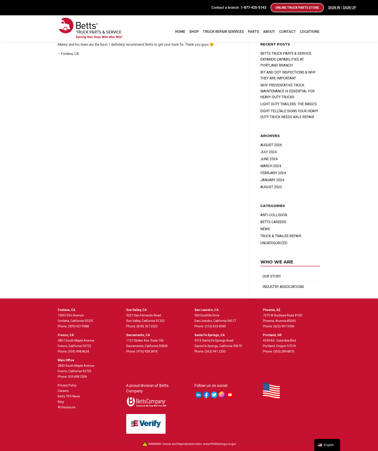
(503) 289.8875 (283, 351)
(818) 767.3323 (147, 326)
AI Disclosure (66, 407)
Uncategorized (273, 243)
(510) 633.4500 (215, 326)
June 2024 (269, 159)
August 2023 (271, 187)
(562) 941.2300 (215, 351)
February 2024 (273, 173)
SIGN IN (334, 7)
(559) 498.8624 (78, 351)
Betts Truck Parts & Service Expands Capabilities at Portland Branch (285, 59)
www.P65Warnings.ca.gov (219, 444)
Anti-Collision (273, 215)
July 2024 (268, 152)
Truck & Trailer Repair (280, 236)
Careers (63, 391)
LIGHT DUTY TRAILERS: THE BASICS (288, 104)
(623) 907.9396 (283, 326)
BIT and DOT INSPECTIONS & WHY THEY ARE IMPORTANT (288, 75)
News (265, 229)
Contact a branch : (238, 7)
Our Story (271, 276)
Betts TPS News (69, 396)
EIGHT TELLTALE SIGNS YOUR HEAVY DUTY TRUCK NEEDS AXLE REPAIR (289, 114)
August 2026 (271, 145)
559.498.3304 (77, 376)
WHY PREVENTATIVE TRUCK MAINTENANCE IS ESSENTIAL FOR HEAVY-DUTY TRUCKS (287, 91)
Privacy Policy (67, 385)
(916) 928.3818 (147, 351)
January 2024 (272, 180)
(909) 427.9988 (78, 326)
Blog (61, 402)
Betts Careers (273, 222)
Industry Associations (283, 287)
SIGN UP (349, 7)
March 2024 (270, 166)
